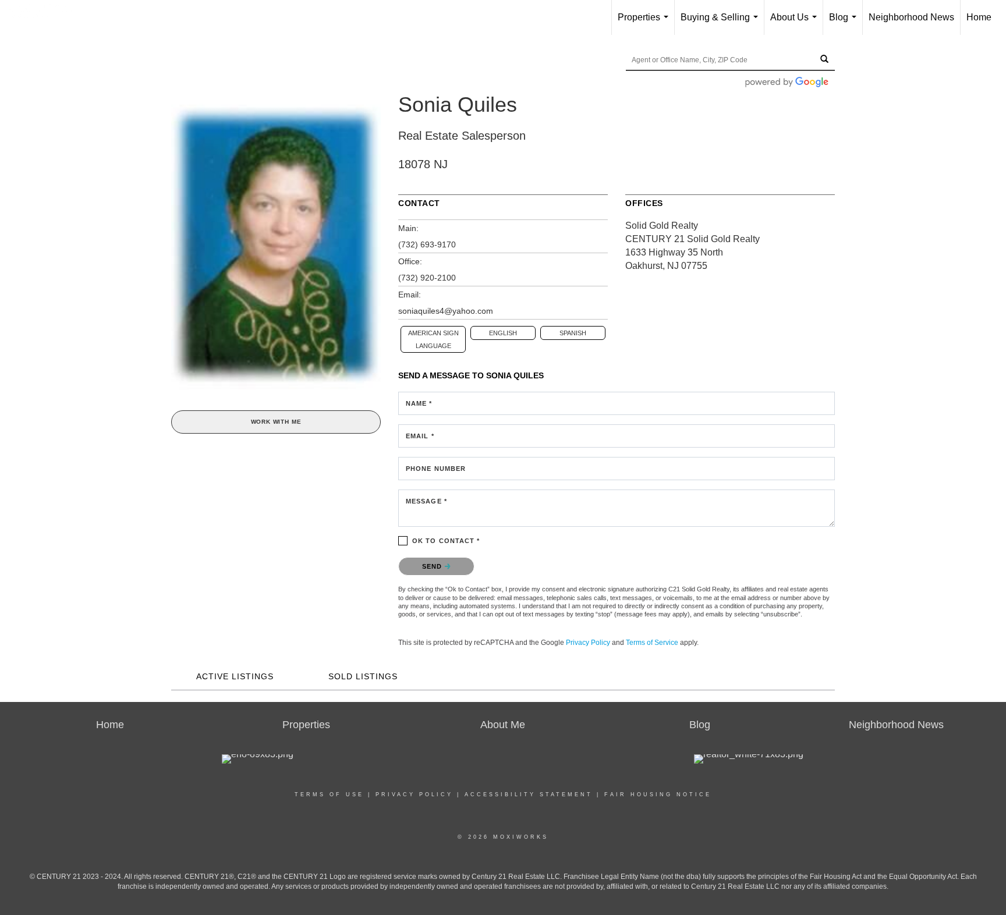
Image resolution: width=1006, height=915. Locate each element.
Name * (419, 403)
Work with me (276, 422)
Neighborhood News (911, 17)
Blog (845, 23)
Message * (426, 501)
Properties (645, 23)
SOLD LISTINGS (363, 676)
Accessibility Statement (529, 794)
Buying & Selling (722, 23)
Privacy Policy (588, 643)
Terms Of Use (329, 794)
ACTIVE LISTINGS (235, 676)
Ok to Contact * (446, 540)
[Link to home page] (46, 15)
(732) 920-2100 (427, 277)
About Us (795, 23)
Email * (420, 435)
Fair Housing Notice (657, 794)
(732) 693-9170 (427, 244)
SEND (433, 566)
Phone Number (436, 468)
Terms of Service (652, 643)
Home (978, 17)
